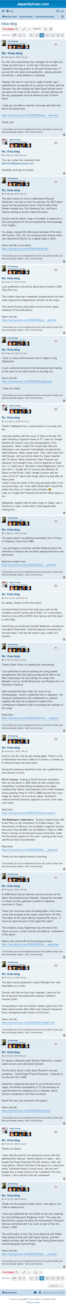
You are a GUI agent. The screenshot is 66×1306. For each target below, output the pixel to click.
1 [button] (24, 35)
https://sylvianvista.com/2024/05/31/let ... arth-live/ (29, 564)
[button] (14, 35)
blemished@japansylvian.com (18, 163)
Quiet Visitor (15, 140)
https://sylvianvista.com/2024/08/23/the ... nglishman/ (30, 944)
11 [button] (31, 35)
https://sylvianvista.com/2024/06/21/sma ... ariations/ (30, 718)
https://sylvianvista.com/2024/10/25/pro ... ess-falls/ (29, 1254)
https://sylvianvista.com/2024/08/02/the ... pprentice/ (30, 849)
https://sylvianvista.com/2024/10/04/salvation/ (26, 1110)
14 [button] (47, 35)
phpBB (23, 1299)
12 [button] (36, 35)
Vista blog (9, 24)
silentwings (13, 41)
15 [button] (52, 35)
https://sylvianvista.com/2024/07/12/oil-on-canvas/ (28, 813)
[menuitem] (9, 11)
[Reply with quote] (55, 44)
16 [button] (57, 35)
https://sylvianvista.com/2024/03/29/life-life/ (25, 248)
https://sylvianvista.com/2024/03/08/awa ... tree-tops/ (30, 115)
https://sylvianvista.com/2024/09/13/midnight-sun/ (28, 1022)
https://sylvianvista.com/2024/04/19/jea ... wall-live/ (29, 320)
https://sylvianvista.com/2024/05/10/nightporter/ (27, 381)
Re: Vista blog (12, 53)
